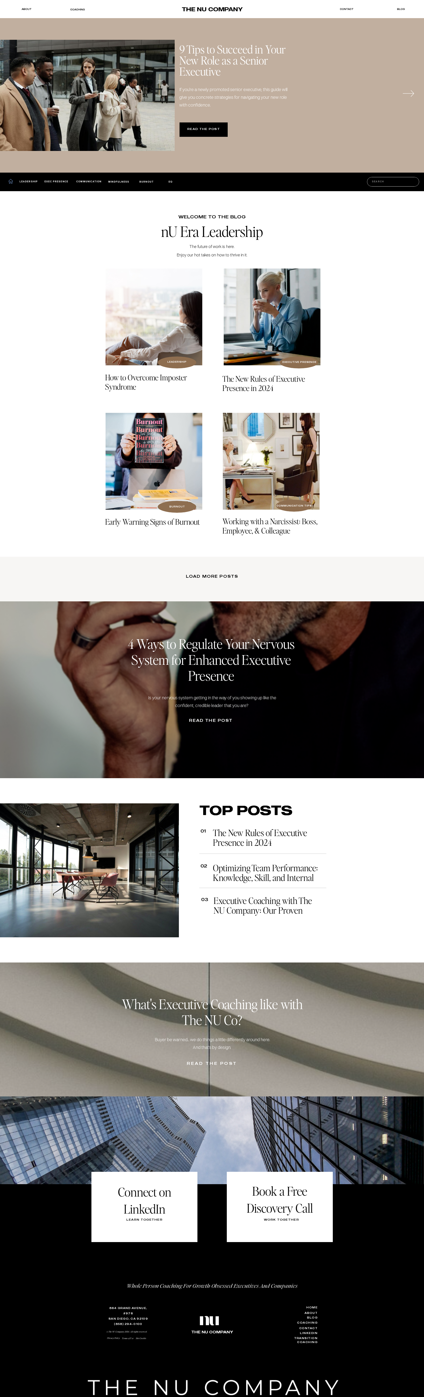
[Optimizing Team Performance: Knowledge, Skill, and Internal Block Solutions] (154, 461)
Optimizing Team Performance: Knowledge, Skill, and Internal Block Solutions (265, 877)
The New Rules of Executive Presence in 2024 (260, 837)
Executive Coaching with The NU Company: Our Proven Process (263, 910)
